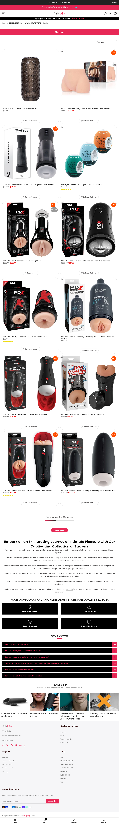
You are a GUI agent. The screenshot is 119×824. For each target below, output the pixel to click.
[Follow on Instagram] (12, 745)
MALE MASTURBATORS (33, 23)
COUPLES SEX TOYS (66, 768)
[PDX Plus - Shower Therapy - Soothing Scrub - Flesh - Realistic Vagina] (88, 305)
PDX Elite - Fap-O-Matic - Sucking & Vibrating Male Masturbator (88, 490)
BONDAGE (63, 771)
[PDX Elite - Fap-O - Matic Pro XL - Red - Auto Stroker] (30, 383)
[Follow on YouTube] (20, 745)
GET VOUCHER (78, 18)
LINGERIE (63, 778)
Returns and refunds (9, 768)
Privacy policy (7, 764)
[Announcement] (59, 2)
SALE (62, 757)
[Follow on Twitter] (7, 745)
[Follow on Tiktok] (25, 745)
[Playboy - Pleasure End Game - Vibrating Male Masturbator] (30, 153)
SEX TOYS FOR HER (66, 761)
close (5, 2)
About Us (5, 757)
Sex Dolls (69, 589)
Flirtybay (26, 815)
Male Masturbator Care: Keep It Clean (44, 715)
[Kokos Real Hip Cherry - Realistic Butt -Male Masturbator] (88, 77)
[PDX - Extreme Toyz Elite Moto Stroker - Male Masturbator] (88, 229)
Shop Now (73, 7)
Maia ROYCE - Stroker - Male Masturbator (20, 109)
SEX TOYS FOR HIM (15, 23)
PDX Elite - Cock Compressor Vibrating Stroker (22, 261)
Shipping (5, 771)
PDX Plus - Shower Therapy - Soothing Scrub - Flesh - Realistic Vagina (87, 338)
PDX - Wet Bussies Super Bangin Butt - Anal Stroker (82, 414)
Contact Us (64, 743)
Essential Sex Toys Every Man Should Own (13, 715)
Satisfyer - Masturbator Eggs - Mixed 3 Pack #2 (81, 185)
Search (63, 732)
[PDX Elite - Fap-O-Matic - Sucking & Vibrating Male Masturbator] (88, 459)
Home (4, 23)
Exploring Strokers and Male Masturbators (103, 715)
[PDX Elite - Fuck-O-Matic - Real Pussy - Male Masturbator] (30, 459)
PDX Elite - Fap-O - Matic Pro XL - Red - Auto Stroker (25, 414)
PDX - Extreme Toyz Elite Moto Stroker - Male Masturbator (85, 261)
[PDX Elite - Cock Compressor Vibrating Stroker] (30, 229)
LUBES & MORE (65, 775)
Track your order (66, 739)
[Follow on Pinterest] (16, 745)
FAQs (62, 735)
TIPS (61, 782)
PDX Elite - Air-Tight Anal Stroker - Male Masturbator (25, 337)
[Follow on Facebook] (3, 745)
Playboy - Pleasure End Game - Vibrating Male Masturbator (28, 185)
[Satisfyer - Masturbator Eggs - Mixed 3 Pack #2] (88, 153)
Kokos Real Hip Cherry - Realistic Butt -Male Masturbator (85, 109)
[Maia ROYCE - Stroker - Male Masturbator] (30, 77)
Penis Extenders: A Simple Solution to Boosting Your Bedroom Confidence (72, 716)
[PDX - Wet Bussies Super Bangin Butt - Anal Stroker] (88, 383)
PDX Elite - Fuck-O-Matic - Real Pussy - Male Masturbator (27, 490)
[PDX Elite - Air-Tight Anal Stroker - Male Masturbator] (30, 305)
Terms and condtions (9, 761)
